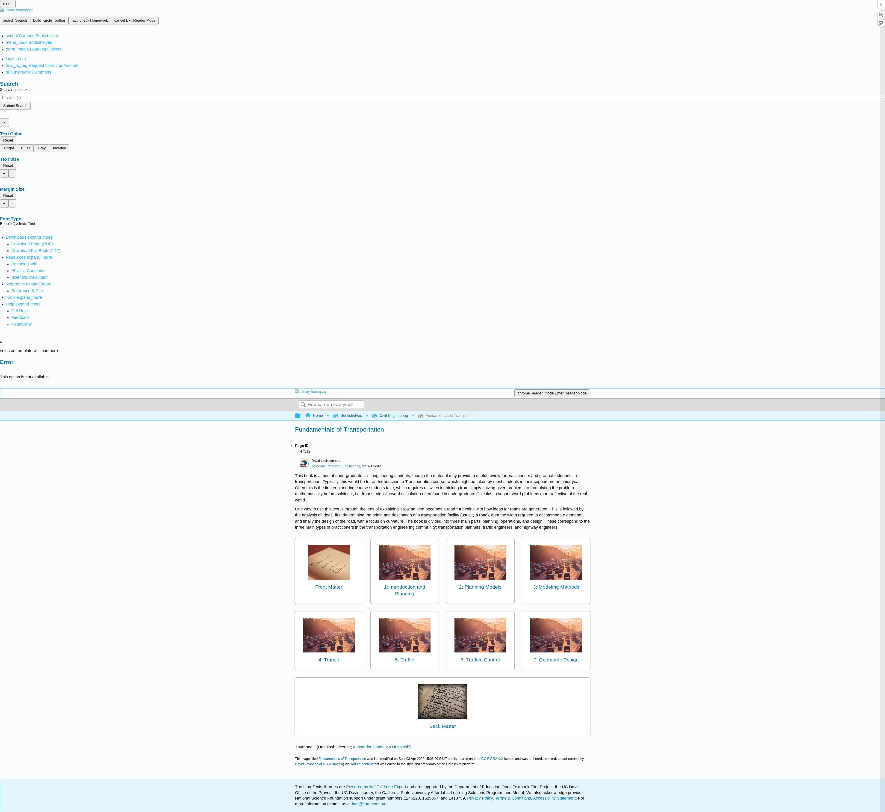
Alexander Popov (368, 747)
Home (318, 416)
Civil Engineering (394, 416)
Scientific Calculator (29, 277)
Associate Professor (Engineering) (336, 466)
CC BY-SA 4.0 (492, 759)
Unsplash (400, 747)
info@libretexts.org (368, 804)
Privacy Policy (480, 798)
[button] (20, 317)
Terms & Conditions (513, 798)
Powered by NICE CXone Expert (376, 787)
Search (303, 405)
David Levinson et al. (310, 764)
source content (361, 764)
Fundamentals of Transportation (342, 759)
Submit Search (15, 106)
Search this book (13, 90)
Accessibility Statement (554, 798)
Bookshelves (351, 416)
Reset (8, 140)
